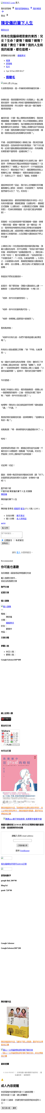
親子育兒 (20, 516)
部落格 (9, 64)
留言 (22, 509)
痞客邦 (17, 509)
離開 (14, 1108)
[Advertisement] (22, 686)
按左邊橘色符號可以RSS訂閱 (14, 864)
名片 (8, 67)
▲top (3, 523)
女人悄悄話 (21, 519)
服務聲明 (27, 1075)
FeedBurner (25, 851)
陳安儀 (4, 494)
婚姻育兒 (22, 56)
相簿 (8, 61)
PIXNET (11, 1072)
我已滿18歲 (6, 1108)
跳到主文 (5, 30)
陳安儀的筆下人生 (17, 23)
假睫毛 (10, 77)
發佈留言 (5, 543)
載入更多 (5, 528)
